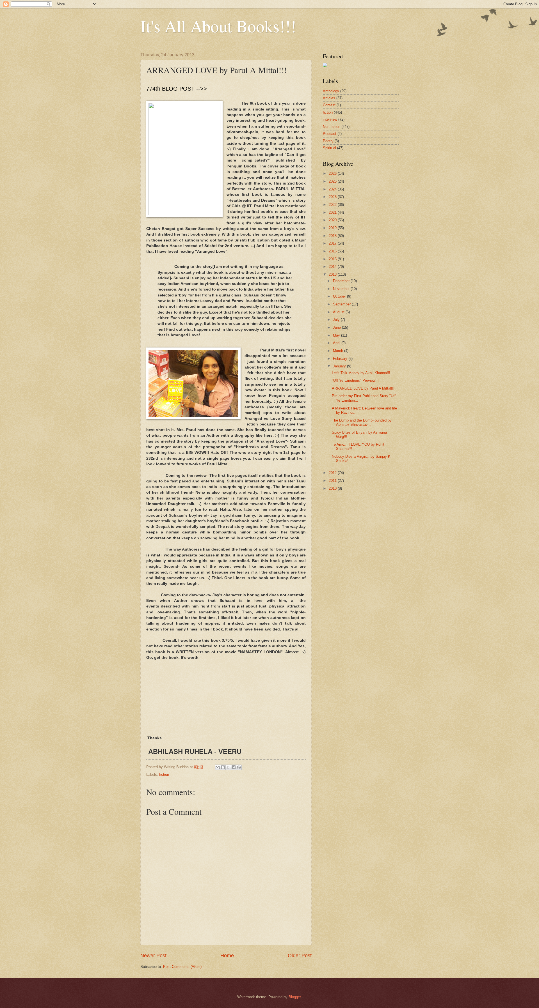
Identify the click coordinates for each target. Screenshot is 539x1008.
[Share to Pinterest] (239, 767)
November (342, 289)
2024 (333, 189)
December (342, 281)
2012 (333, 473)
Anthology (331, 91)
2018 (333, 236)
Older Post (300, 955)
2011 (333, 480)
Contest (329, 105)
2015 (333, 259)
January (340, 366)
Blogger (295, 997)
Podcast (329, 134)
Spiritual (329, 148)
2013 (333, 274)
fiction (164, 774)
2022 (333, 204)
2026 (333, 173)
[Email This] (217, 767)
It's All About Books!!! (218, 26)
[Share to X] (228, 767)
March (338, 351)
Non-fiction (331, 127)
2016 (333, 251)
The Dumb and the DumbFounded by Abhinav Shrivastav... (362, 422)
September (342, 304)
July (337, 319)
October (340, 296)
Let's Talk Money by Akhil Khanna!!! (361, 373)
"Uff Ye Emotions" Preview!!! (355, 380)
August (339, 312)
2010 (333, 488)
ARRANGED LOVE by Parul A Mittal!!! (363, 388)
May (337, 335)
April (337, 343)
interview (330, 119)
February (340, 358)
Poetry (328, 141)
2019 (333, 228)
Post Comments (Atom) (182, 967)
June (337, 327)
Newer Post (153, 955)
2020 (333, 220)
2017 (333, 243)
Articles (329, 98)
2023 (333, 197)
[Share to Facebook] (233, 767)
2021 (333, 212)
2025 (333, 181)
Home (227, 955)
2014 (333, 266)
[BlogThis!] (223, 767)
